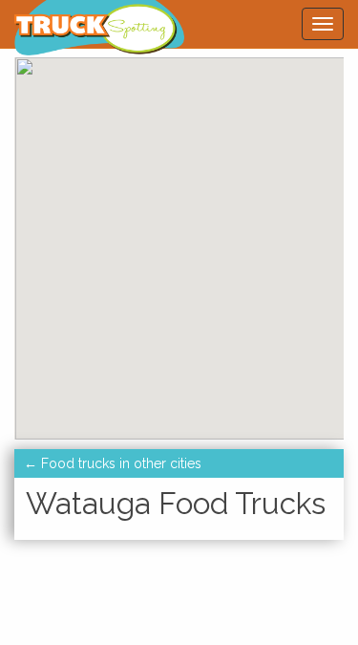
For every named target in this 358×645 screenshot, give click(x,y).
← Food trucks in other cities (112, 463)
